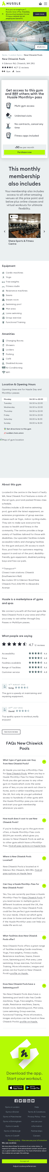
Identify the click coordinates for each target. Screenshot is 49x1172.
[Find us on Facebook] (16, 1102)
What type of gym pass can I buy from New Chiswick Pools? (19, 762)
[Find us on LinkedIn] (28, 1102)
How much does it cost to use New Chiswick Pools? (20, 820)
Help (37, 1107)
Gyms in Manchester (12, 1117)
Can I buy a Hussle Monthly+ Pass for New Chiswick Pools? (21, 886)
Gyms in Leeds (12, 1126)
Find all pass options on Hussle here (27, 846)
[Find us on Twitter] (20, 1102)
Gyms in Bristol (12, 1112)
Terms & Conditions (36, 1112)
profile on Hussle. (19, 973)
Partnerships (36, 1131)
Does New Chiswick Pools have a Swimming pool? (19, 986)
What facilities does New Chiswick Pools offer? (20, 937)
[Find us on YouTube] (32, 1102)
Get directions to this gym (19, 429)
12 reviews (21, 68)
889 (15, 94)
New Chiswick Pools (17, 774)
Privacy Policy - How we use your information (37, 1121)
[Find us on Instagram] (24, 1102)
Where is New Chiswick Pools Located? (17, 858)
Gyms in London (12, 1107)
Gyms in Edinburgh (12, 1131)
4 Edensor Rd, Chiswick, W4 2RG (18, 63)
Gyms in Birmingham (12, 1121)
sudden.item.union (14, 433)
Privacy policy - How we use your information (27, 1140)
